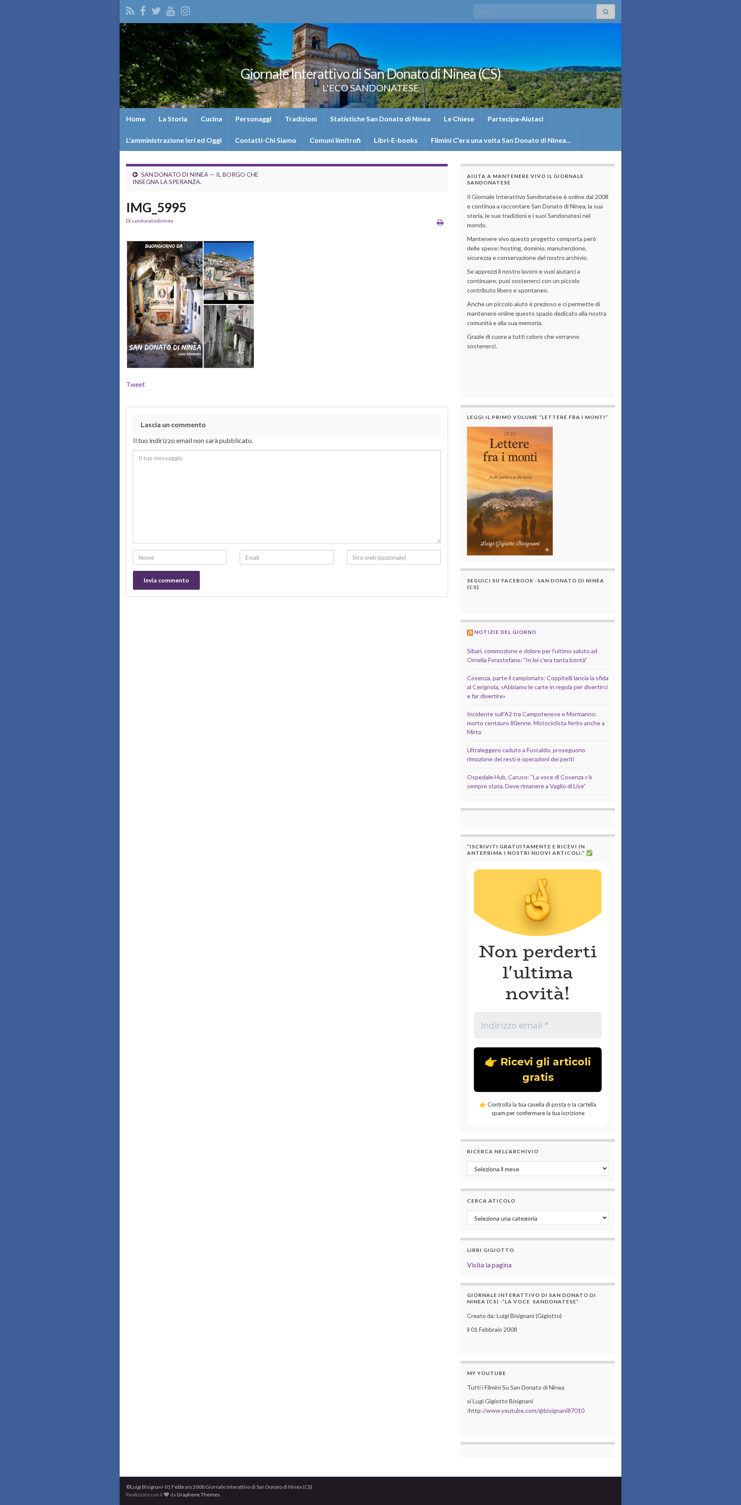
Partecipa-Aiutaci (515, 119)
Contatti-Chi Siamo (265, 140)
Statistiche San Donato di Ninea (380, 119)
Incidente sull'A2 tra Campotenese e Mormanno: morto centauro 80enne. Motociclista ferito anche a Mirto (536, 723)
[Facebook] (143, 9)
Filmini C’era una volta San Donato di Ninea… (501, 140)
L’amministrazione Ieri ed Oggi (174, 140)
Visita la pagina (489, 1265)
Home (135, 119)
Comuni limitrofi (335, 140)
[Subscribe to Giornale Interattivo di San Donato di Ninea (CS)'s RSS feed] (130, 9)
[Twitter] (156, 9)
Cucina (211, 119)
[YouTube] (170, 9)
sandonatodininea (152, 220)
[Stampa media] (440, 222)
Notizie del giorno (505, 632)
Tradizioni (301, 119)
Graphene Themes (198, 1494)
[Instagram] (185, 9)
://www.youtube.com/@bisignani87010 (532, 1410)
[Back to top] (721, 1485)
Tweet (135, 384)
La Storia (173, 119)
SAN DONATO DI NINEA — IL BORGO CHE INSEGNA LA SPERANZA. (196, 178)
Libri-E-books (396, 140)
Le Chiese (459, 119)
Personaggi (253, 119)
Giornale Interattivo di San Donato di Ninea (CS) (371, 73)
